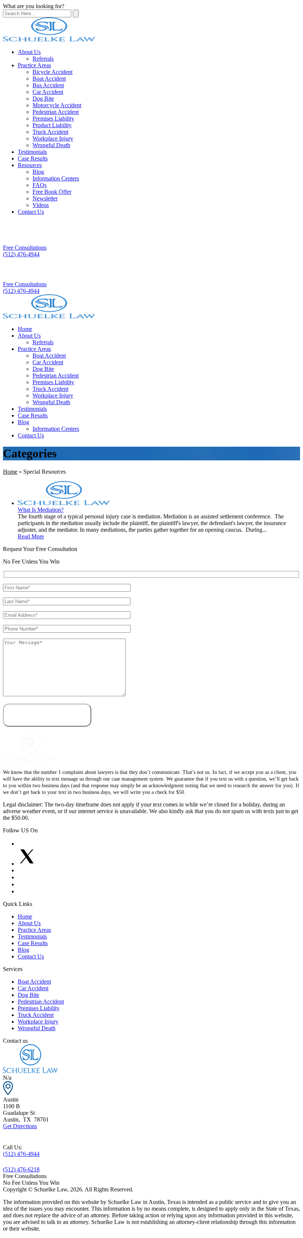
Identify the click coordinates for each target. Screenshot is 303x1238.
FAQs (40, 185)
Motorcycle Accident (57, 105)
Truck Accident (50, 132)
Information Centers (56, 178)
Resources (30, 165)
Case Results (33, 158)
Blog (38, 172)
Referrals (43, 58)
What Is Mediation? (41, 510)
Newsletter (45, 198)
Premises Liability (53, 118)
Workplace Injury (53, 138)
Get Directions (20, 1126)
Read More (31, 536)
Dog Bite (43, 98)
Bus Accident (48, 85)
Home (25, 329)
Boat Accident (49, 78)
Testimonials (32, 152)
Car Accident (48, 92)
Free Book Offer (52, 192)
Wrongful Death (51, 145)
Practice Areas (34, 65)
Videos (41, 205)
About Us (29, 52)
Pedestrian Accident (56, 112)
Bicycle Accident (52, 72)
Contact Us (31, 212)
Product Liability (52, 125)
